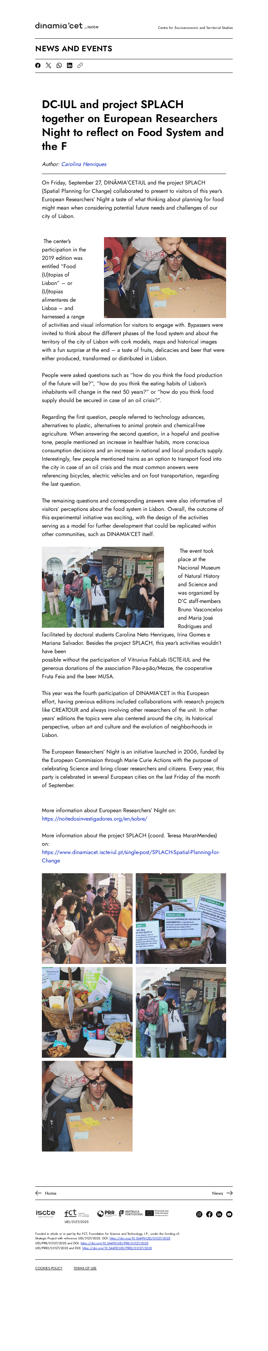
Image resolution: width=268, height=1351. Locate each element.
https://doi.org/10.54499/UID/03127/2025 (140, 1238)
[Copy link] (80, 65)
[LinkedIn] (69, 65)
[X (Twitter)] (48, 65)
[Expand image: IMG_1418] (87, 1012)
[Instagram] (199, 1214)
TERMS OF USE (85, 1268)
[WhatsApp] (59, 65)
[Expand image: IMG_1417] (87, 1106)
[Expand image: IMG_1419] (181, 918)
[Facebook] (37, 65)
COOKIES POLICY (48, 1268)
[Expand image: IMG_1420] (181, 1012)
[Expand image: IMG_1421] (87, 918)
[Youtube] (229, 1214)
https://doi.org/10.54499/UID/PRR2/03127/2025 (117, 1248)
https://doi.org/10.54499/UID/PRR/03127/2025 (114, 1243)
